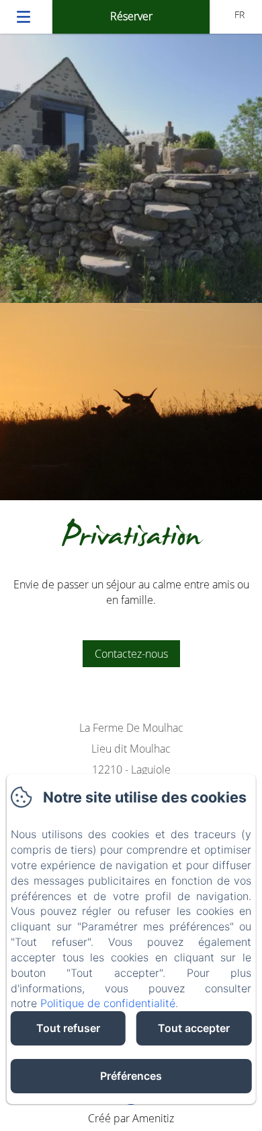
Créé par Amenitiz (131, 1118)
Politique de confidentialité (107, 1003)
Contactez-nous (131, 653)
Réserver (131, 16)
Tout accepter (194, 1028)
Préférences (131, 1076)
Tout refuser (68, 1028)
